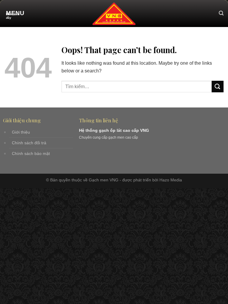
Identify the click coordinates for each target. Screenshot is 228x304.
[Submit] (218, 86)
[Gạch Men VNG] (114, 13)
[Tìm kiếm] (221, 13)
